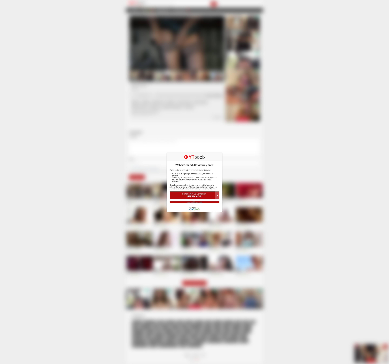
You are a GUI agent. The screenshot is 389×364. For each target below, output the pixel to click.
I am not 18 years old (194, 202)
